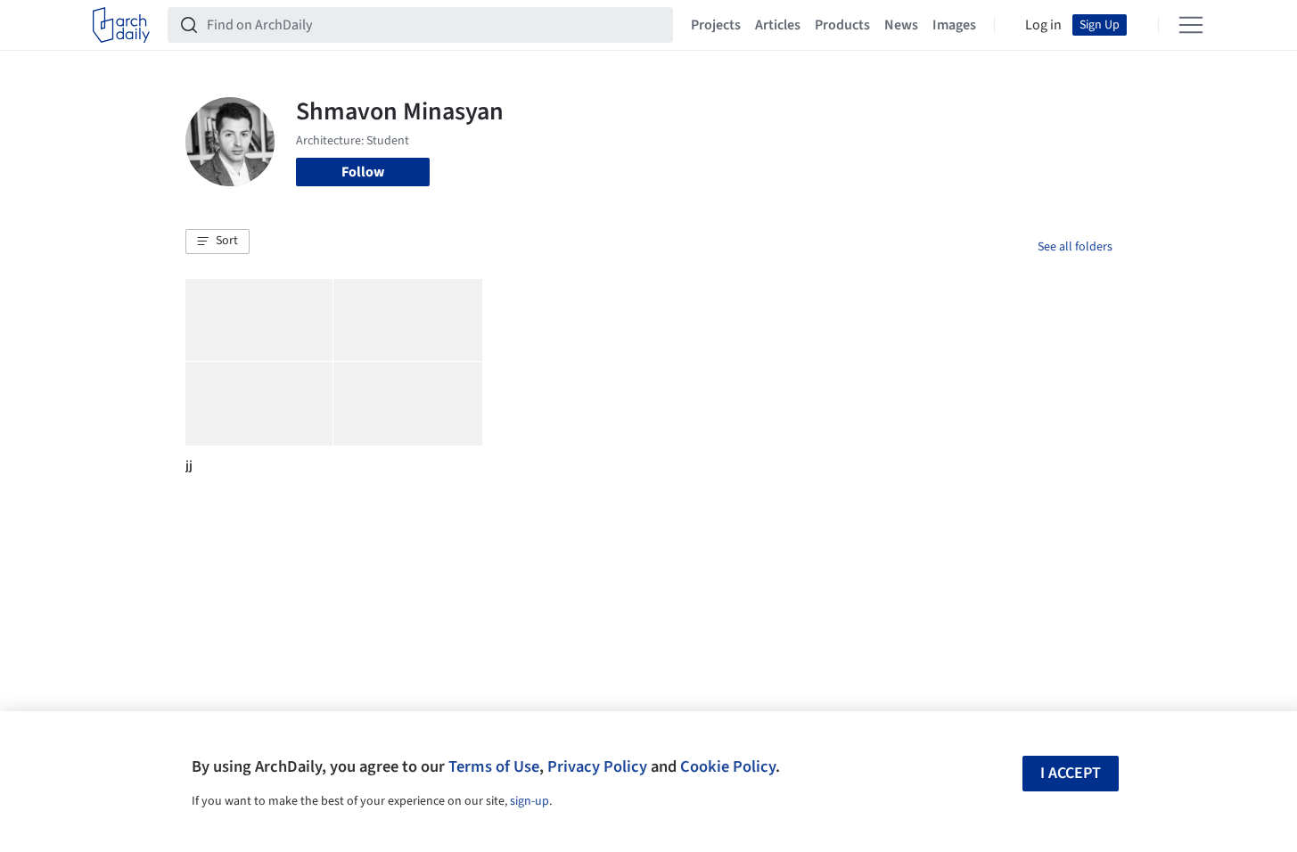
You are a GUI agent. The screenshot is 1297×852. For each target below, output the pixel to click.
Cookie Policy (728, 766)
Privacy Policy (597, 766)
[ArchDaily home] (121, 25)
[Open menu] (1191, 25)
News (901, 25)
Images (954, 25)
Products (842, 25)
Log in (1043, 25)
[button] (217, 241)
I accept (1070, 773)
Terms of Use (493, 766)
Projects (716, 25)
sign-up (529, 801)
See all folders (1075, 247)
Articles (777, 25)
